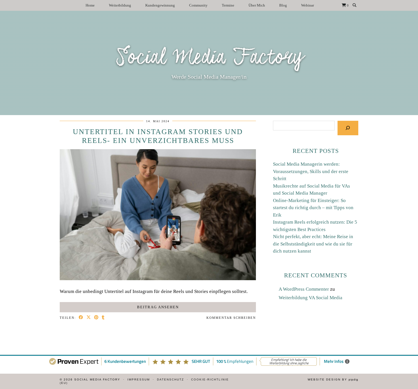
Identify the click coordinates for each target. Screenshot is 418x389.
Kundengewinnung (160, 5)
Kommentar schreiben (231, 317)
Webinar (307, 5)
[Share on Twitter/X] (89, 318)
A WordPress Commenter (304, 289)
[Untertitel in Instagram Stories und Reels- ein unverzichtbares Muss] (158, 278)
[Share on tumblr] (103, 318)
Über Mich (257, 5)
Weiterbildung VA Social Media (310, 297)
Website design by (333, 379)
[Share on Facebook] (81, 318)
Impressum (138, 379)
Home (90, 5)
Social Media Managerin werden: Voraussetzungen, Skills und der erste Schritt (310, 171)
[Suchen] (348, 128)
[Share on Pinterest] (96, 318)
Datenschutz (170, 379)
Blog (283, 5)
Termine (228, 5)
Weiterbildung (120, 5)
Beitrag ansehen (158, 307)
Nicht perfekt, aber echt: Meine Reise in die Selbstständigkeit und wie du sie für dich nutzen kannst (313, 244)
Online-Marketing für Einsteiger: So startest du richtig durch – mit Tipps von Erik (313, 208)
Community (198, 5)
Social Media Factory (209, 58)
